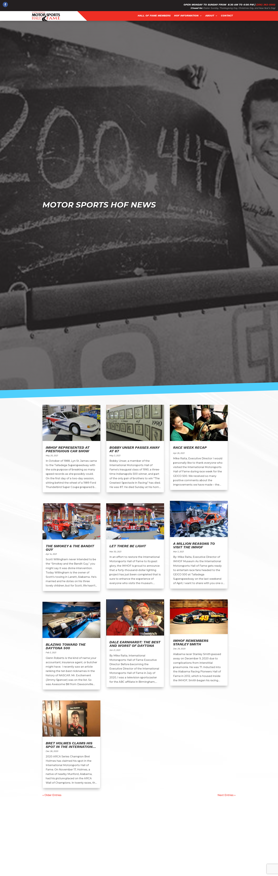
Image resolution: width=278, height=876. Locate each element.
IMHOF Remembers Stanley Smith (190, 642)
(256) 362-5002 (265, 4)
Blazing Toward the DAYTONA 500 (66, 646)
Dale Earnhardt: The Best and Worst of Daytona (134, 644)
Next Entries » (227, 795)
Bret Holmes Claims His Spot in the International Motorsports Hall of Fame (71, 748)
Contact (227, 15)
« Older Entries (51, 795)
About (209, 15)
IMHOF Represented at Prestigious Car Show (67, 449)
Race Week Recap (190, 447)
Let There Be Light (127, 546)
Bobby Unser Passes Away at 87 (134, 449)
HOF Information (186, 15)
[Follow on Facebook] (5, 4)
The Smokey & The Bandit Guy (70, 548)
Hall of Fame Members (154, 15)
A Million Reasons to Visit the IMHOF (194, 545)
